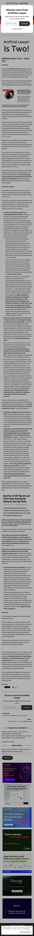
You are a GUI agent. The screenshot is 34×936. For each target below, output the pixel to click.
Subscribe (24, 23)
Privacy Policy (26, 928)
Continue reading (17, 29)
